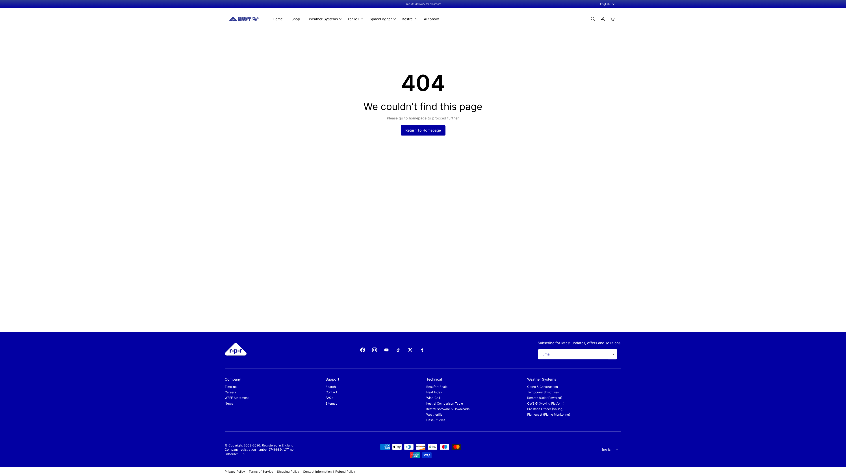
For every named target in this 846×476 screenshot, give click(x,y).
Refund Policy (345, 471)
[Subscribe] (612, 354)
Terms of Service (261, 471)
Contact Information (317, 471)
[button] (324, 19)
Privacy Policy (235, 471)
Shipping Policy (288, 471)
